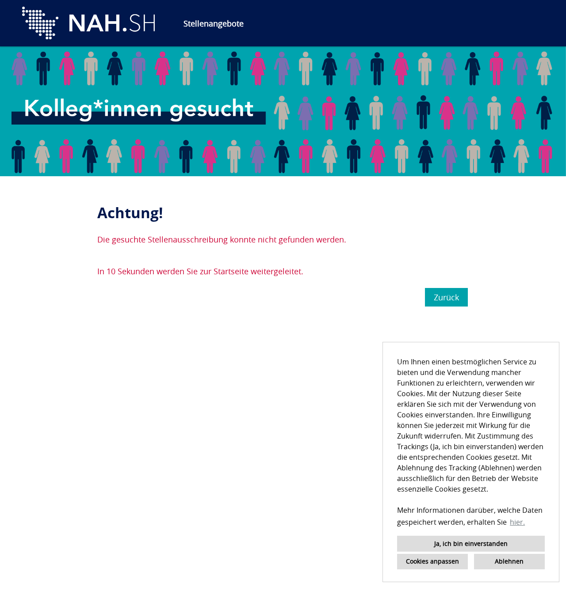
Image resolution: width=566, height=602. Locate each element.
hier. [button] (517, 522)
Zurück (446, 297)
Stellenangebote (214, 23)
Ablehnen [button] (509, 561)
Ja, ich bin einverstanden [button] (471, 543)
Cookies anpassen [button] (432, 561)
